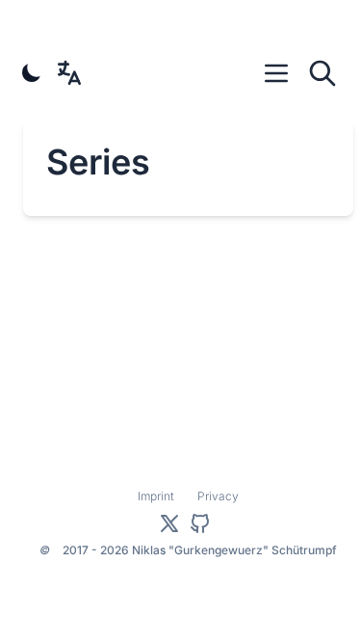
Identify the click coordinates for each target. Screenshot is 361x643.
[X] (169, 523)
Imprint (156, 496)
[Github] (200, 523)
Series (98, 162)
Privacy (218, 496)
